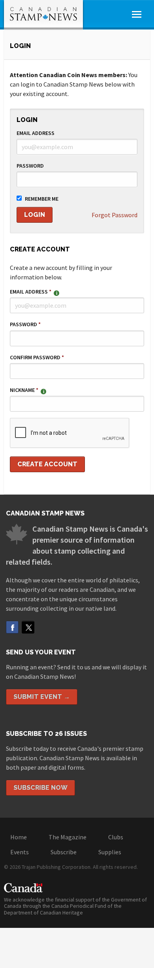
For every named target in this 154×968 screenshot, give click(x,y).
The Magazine (67, 837)
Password (30, 165)
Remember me (41, 198)
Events (19, 852)
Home (18, 837)
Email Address (35, 133)
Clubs (115, 837)
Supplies (109, 852)
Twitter (28, 627)
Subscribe (64, 852)
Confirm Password (37, 357)
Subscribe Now (40, 787)
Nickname (24, 389)
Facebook (12, 627)
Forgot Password (114, 215)
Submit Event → (41, 696)
